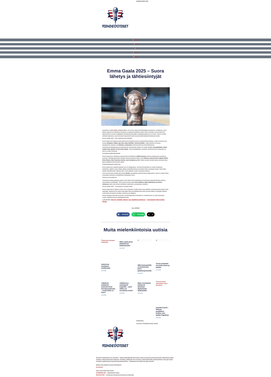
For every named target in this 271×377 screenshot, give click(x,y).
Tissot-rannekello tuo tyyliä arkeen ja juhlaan (163, 265)
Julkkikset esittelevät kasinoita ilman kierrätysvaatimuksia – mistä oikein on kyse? (108, 287)
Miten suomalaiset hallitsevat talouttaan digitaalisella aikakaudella (144, 286)
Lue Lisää (103, 270)
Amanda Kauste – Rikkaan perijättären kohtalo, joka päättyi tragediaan (162, 311)
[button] (123, 214)
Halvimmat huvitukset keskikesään (105, 266)
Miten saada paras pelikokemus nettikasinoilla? (126, 243)
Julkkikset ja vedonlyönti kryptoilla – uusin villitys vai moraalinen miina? (126, 286)
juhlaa (116, 130)
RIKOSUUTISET (100, 375)
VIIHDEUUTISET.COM (142, 1)
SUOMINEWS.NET (101, 373)
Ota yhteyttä (99, 367)
